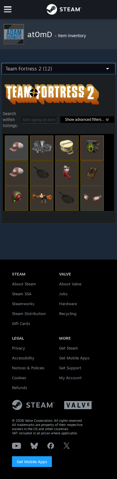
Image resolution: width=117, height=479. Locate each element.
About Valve (70, 283)
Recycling (67, 313)
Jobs (63, 293)
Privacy (18, 348)
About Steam (24, 283)
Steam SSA (22, 293)
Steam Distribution (29, 313)
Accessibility (23, 358)
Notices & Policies (28, 367)
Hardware (68, 303)
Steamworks (23, 303)
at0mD (40, 34)
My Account (70, 377)
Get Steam (68, 348)
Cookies (19, 377)
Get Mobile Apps (32, 461)
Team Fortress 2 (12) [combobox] (28, 69)
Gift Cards (21, 323)
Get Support (70, 367)
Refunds (19, 387)
